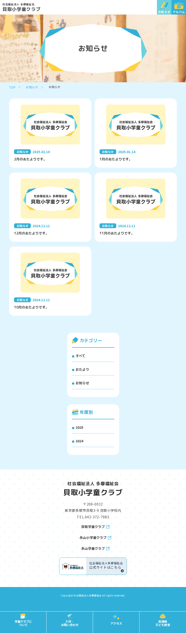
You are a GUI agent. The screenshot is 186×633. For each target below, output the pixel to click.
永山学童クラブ (93, 548)
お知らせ (164, 12)
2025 (79, 427)
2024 (79, 440)
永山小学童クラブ (93, 537)
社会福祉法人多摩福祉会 (88, 595)
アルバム (179, 12)
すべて (80, 355)
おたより (82, 369)
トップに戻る (175, 603)
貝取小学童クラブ (21, 7)
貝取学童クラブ (93, 526)
